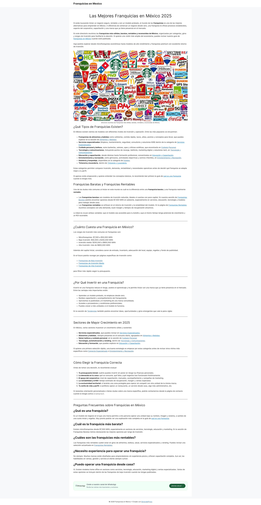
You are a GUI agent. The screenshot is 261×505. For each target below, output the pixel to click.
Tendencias (92, 311)
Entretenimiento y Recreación (169, 158)
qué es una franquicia (172, 176)
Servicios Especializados (130, 333)
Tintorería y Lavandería (117, 163)
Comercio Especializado (98, 351)
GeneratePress (146, 502)
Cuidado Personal (168, 147)
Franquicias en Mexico (87, 3)
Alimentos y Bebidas (108, 140)
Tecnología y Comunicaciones (133, 341)
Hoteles (126, 160)
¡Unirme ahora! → (177, 486)
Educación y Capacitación (162, 155)
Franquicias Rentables (103, 445)
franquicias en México (82, 39)
